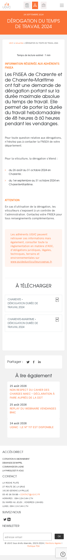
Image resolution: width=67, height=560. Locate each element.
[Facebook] (22, 341)
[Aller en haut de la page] (62, 554)
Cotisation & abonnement (15, 459)
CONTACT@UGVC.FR (30, 494)
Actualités (19, 43)
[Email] (39, 341)
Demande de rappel (12, 463)
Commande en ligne (13, 467)
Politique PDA (33, 546)
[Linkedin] (33, 341)
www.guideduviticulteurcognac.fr (31, 261)
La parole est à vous (13, 471)
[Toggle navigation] (61, 5)
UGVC (11, 43)
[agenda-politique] (44, 5)
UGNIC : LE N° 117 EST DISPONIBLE (32, 427)
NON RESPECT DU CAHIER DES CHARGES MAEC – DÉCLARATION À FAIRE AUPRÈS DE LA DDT (32, 393)
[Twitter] (28, 341)
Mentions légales (53, 543)
